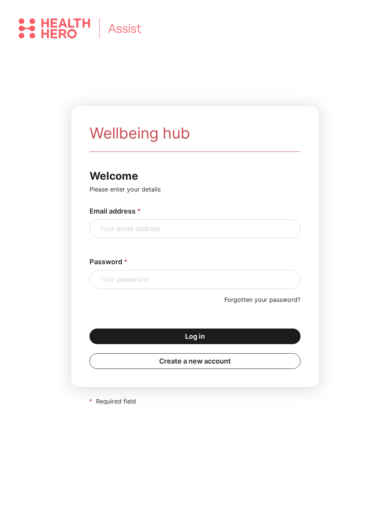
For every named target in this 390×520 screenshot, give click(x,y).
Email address (113, 211)
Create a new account (195, 361)
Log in (195, 336)
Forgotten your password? (262, 299)
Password (106, 262)
